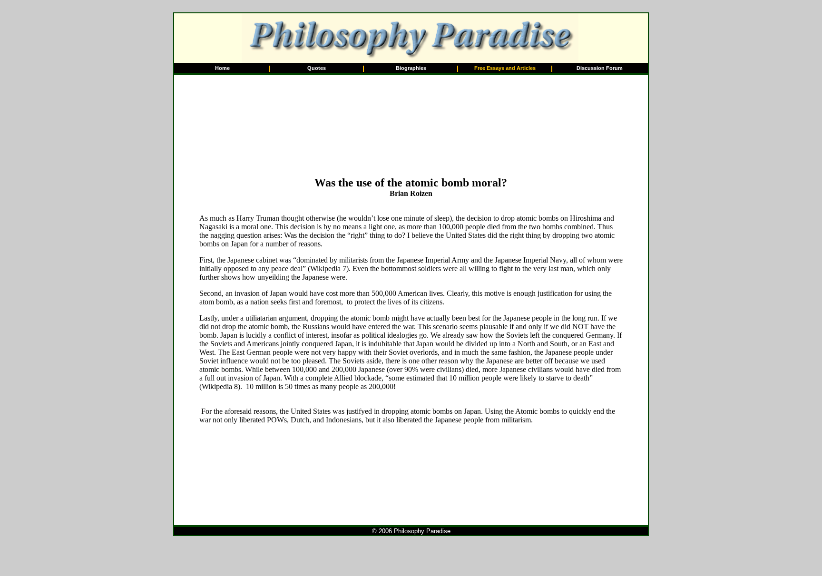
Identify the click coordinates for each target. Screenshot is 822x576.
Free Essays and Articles (505, 68)
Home (222, 68)
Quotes (316, 68)
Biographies (411, 68)
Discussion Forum (600, 68)
